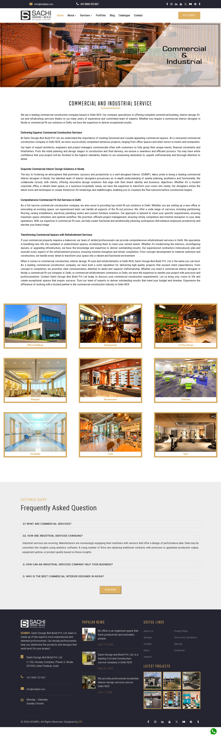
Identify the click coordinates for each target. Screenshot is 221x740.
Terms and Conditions (185, 637)
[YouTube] (169, 722)
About (70, 15)
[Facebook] (148, 722)
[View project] (152, 680)
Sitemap (178, 643)
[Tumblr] (198, 722)
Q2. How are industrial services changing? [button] (53, 535)
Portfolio (101, 15)
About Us (148, 631)
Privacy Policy (181, 631)
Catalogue (124, 15)
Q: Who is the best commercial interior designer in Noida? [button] (63, 576)
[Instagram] (155, 722)
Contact (138, 15)
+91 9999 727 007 (36, 677)
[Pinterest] (191, 722)
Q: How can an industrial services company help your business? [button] (68, 564)
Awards (148, 656)
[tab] (110, 523)
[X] (176, 722)
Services (85, 15)
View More (110, 590)
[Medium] (184, 722)
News (146, 650)
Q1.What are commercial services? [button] (47, 523)
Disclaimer (179, 650)
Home (60, 15)
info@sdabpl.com (43, 4)
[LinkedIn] (162, 722)
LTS (80, 721)
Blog (112, 15)
